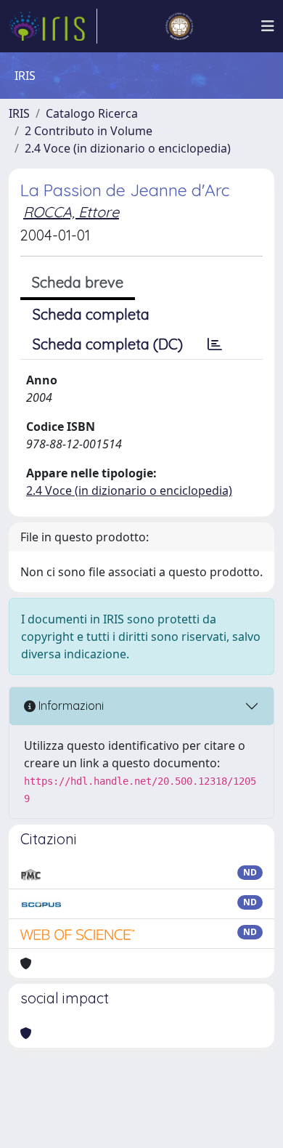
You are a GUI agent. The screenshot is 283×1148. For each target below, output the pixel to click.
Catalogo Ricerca (92, 113)
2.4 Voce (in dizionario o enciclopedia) (128, 148)
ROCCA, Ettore (71, 212)
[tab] (214, 344)
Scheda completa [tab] (91, 314)
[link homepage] (53, 26)
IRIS (19, 113)
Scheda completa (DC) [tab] (108, 344)
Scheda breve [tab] (77, 282)
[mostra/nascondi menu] (267, 26)
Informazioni (70, 705)
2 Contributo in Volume (88, 131)
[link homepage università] (179, 26)
